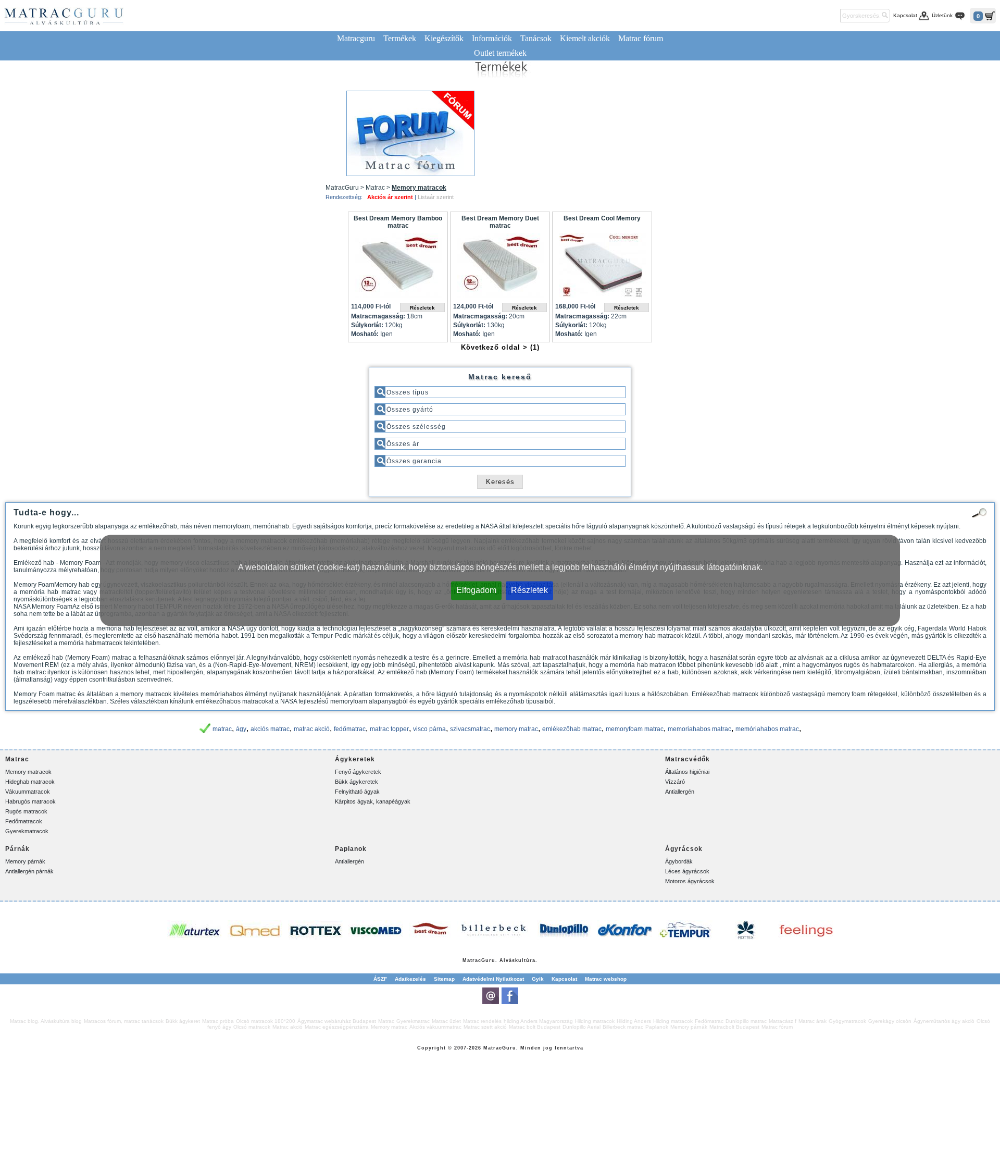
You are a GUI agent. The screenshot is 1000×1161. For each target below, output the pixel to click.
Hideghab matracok (30, 782)
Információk (492, 38)
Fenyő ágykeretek (358, 772)
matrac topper (389, 729)
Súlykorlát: (367, 325)
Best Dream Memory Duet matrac (500, 222)
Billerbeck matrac (623, 1027)
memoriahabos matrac (699, 729)
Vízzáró (675, 782)
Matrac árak (812, 1021)
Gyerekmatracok (26, 831)
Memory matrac (389, 1027)
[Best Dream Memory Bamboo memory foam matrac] (398, 268)
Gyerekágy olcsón (889, 1021)
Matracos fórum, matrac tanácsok (124, 1021)
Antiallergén (679, 791)
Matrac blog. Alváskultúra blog (46, 1021)
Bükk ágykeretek (356, 782)
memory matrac (516, 729)
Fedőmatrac (709, 1021)
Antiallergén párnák (29, 871)
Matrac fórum (640, 38)
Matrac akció (287, 1027)
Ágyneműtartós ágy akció (944, 1021)
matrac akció (312, 729)
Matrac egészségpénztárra (337, 1027)
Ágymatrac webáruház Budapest (336, 1021)
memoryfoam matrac (635, 729)
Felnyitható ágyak (357, 791)
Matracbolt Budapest (734, 1027)
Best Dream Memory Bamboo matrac (398, 222)
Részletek (529, 590)
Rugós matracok (26, 811)
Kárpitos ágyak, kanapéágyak (372, 801)
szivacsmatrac (470, 729)
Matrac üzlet (446, 1021)
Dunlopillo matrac (746, 1021)
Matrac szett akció (485, 1027)
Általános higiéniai (687, 772)
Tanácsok (536, 38)
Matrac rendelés (482, 1021)
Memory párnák (25, 861)
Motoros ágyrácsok (690, 881)
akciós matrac (270, 729)
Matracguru (356, 38)
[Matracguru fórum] (410, 133)
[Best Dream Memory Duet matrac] (500, 268)
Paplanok (656, 1027)
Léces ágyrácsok (687, 871)
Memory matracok (28, 772)
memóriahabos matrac (767, 729)
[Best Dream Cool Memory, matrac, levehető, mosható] (602, 268)
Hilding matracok (595, 1021)
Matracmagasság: (378, 316)
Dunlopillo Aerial (581, 1027)
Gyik (538, 979)
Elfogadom (476, 590)
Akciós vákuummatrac (435, 1027)
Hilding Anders (634, 1021)
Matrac (472, 960)
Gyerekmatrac (413, 1021)
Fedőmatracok (23, 821)
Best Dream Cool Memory (602, 218)
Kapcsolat (905, 15)
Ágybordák (679, 861)
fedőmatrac (350, 729)
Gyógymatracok (847, 1021)
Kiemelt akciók (585, 38)
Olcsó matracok (251, 1027)
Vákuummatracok (27, 791)
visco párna (429, 729)
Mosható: (365, 334)
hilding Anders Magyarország (538, 1021)
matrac (222, 729)
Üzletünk (942, 15)
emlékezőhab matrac (572, 729)
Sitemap (444, 979)
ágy (241, 729)
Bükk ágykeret (183, 1021)
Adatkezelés (410, 979)
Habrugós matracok (30, 801)
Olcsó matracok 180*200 (265, 1021)
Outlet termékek (500, 52)
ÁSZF (380, 979)
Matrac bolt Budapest (534, 1027)
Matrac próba (218, 1021)
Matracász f (782, 1021)
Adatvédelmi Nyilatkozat (493, 979)
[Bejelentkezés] (830, 15)
